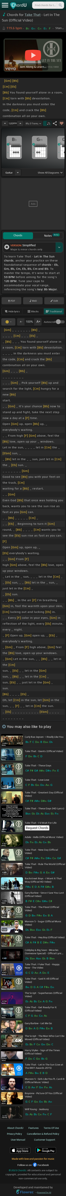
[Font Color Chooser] (8, 322)
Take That (33, 15)
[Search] (60, 5)
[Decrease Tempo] (5, 123)
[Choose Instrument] (18, 172)
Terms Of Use (51, 1127)
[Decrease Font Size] (20, 322)
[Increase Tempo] (20, 123)
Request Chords (37, 828)
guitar (9, 172)
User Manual (18, 1139)
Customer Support (44, 1139)
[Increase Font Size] (38, 322)
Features (33, 1127)
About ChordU (15, 1127)
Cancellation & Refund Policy (43, 1133)
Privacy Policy (14, 1133)
